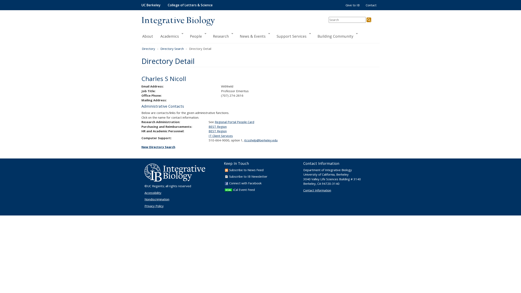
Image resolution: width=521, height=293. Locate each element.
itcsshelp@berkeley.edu (261, 140)
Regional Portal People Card (234, 122)
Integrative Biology (178, 20)
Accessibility (152, 193)
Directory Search (172, 49)
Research (219, 36)
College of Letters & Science (190, 5)
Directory (148, 49)
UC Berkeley (151, 5)
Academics (168, 36)
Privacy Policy (154, 206)
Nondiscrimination (156, 199)
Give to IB (353, 5)
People (194, 36)
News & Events (251, 36)
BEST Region (218, 127)
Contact (371, 5)
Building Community (333, 36)
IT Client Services (221, 136)
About (147, 36)
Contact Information (317, 190)
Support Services (289, 36)
